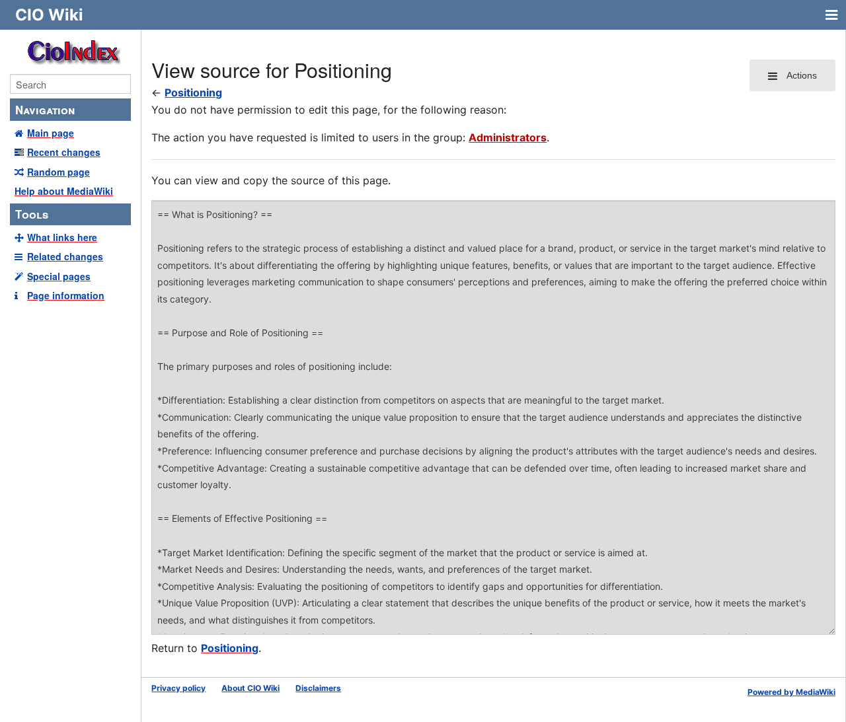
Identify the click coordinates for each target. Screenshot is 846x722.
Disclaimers (318, 688)
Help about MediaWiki (64, 191)
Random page (58, 171)
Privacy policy (178, 688)
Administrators (508, 137)
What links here (62, 237)
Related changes (65, 256)
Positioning (193, 92)
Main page (50, 132)
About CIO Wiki (250, 688)
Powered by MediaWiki (791, 692)
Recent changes (63, 152)
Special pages (59, 276)
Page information (65, 295)
